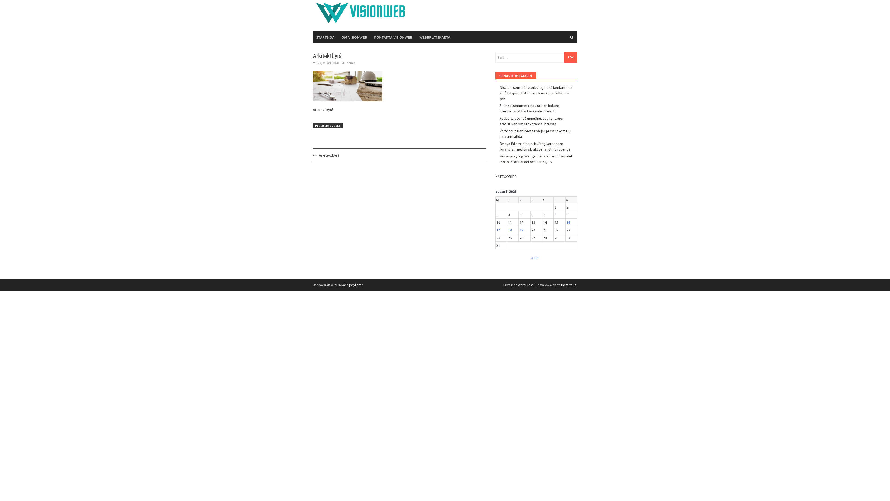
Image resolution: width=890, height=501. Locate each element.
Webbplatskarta (434, 37)
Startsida (325, 37)
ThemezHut (568, 285)
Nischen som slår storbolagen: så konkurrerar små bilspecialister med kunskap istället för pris (536, 93)
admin (351, 63)
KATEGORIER (506, 176)
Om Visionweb (354, 37)
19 (521, 230)
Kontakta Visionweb (393, 37)
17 (498, 230)
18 (510, 230)
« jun (534, 257)
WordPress (526, 285)
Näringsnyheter (351, 285)
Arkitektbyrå (329, 155)
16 (568, 222)
